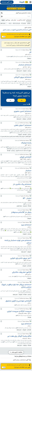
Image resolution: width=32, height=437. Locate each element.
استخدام (28, 20)
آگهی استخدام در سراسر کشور (21, 360)
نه (10, 100)
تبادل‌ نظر (13, 20)
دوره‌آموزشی (7, 20)
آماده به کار (21, 20)
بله (21, 100)
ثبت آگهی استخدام (7, 2)
